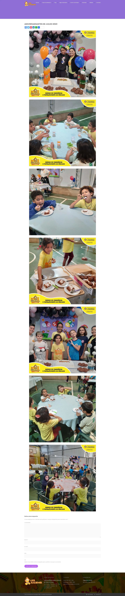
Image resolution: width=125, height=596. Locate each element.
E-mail (26, 546)
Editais (91, 2)
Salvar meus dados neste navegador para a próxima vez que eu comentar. (42, 562)
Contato (98, 2)
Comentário (27, 522)
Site (25, 553)
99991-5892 (72, 582)
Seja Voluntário (63, 2)
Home (37, 2)
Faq (55, 2)
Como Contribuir (74, 2)
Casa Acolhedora (46, 2)
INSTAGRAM (90, 594)
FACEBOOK (98, 594)
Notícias (84, 2)
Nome (26, 539)
